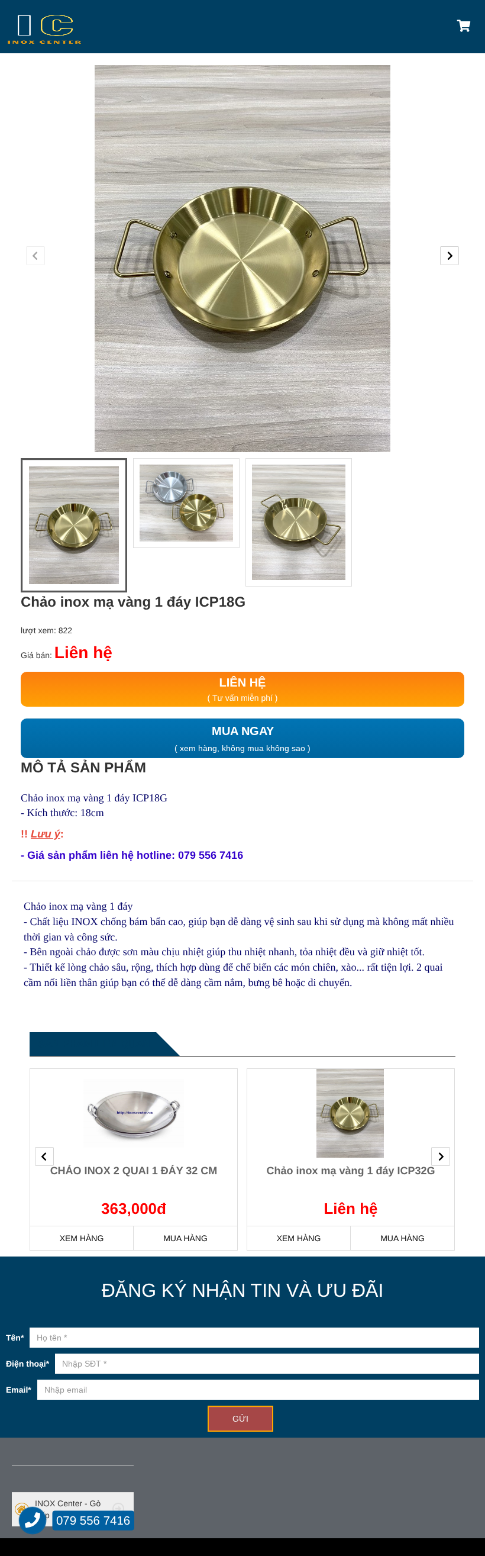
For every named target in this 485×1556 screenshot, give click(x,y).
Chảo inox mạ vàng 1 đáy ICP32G (350, 1171)
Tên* (15, 1337)
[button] (35, 256)
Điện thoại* (27, 1363)
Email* (18, 1389)
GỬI (240, 1418)
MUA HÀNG (185, 1238)
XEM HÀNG (82, 1238)
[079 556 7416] (32, 1520)
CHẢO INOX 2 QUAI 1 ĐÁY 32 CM (134, 1171)
